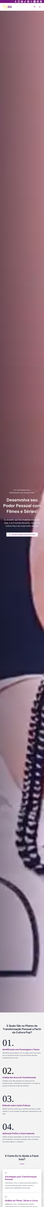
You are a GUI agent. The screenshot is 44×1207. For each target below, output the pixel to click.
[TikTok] (25, 2)
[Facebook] (28, 2)
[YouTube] (19, 2)
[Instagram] (22, 2)
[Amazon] (16, 2)
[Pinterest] (41, 2)
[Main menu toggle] (40, 7)
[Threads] (35, 2)
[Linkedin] (38, 2)
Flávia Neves (18, 7)
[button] (35, 7)
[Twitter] (31, 2)
